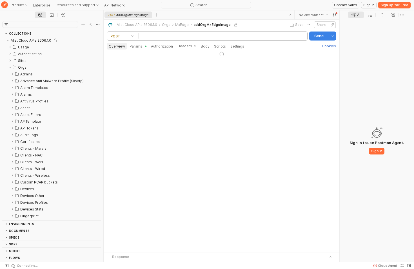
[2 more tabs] (402, 15)
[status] (24, 265)
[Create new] (83, 24)
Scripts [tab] (220, 46)
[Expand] (10, 47)
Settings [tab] (237, 46)
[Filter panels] (6, 24)
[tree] (51, 128)
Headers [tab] (186, 46)
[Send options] (332, 36)
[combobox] (313, 15)
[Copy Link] (332, 24)
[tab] (40, 15)
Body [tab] (205, 46)
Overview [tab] (117, 46)
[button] (334, 15)
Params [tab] (136, 46)
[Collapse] (8, 40)
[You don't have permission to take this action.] (156, 15)
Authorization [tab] (162, 46)
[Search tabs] (289, 15)
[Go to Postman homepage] (4, 5)
